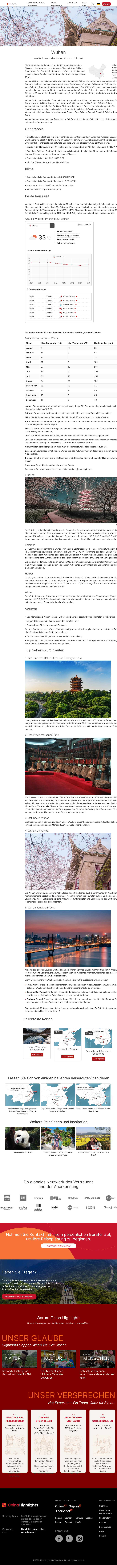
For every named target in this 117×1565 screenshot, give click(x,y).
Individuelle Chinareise (58, 1246)
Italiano (58, 1522)
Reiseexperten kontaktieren (19, 1296)
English (58, 1518)
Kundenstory (105, 1518)
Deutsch (68, 1518)
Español (89, 1518)
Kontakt (106, 4)
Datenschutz (105, 1527)
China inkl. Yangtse (67, 1049)
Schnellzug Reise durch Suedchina (98, 1052)
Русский (68, 1522)
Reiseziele (71, 3)
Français (79, 1518)
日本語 (78, 1522)
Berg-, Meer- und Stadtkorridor (37, 1048)
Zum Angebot (37, 1055)
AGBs (101, 1531)
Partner (102, 1522)
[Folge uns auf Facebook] (59, 1541)
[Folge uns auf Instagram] (79, 1541)
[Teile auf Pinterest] (69, 1541)
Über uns (103, 1506)
